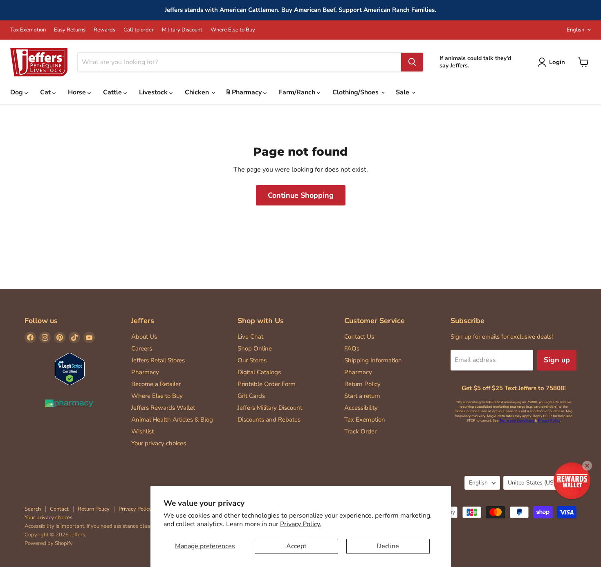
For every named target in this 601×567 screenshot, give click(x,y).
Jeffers (142, 321)
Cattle (113, 92)
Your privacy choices (158, 443)
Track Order (360, 431)
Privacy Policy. (300, 524)
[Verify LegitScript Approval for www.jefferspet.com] (70, 370)
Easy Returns (69, 30)
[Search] (412, 62)
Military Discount (182, 30)
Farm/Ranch (298, 92)
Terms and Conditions (517, 420)
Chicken (198, 92)
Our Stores (252, 360)
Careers (141, 348)
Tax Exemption (28, 30)
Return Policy (362, 384)
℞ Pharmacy (244, 92)
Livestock (154, 92)
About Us (144, 337)
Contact (59, 509)
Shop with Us (261, 321)
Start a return (362, 396)
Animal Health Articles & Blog (172, 419)
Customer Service (374, 321)
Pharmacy (145, 372)
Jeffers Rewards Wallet (163, 408)
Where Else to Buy (233, 30)
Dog (17, 92)
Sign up (557, 360)
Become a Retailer (156, 384)
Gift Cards (251, 396)
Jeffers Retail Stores (158, 360)
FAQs (351, 348)
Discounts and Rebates (269, 419)
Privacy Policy (549, 420)
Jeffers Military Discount (270, 408)
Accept (296, 546)
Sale (403, 92)
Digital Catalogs (259, 372)
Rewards (104, 30)
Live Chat (250, 337)
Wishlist (142, 431)
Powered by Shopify (49, 543)
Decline (388, 546)
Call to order (138, 30)
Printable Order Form (267, 384)
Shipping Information (373, 360)
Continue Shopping (301, 195)
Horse (77, 92)
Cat (46, 92)
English (575, 29)
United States (536, 483)
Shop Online (255, 348)
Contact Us (359, 337)
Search (33, 509)
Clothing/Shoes (356, 92)
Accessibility (361, 408)
